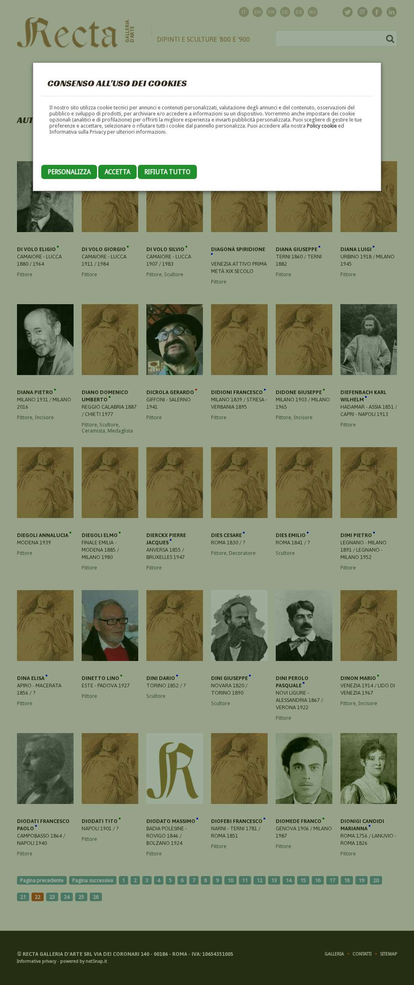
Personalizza (69, 172)
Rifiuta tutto (167, 172)
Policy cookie (322, 126)
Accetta (117, 172)
